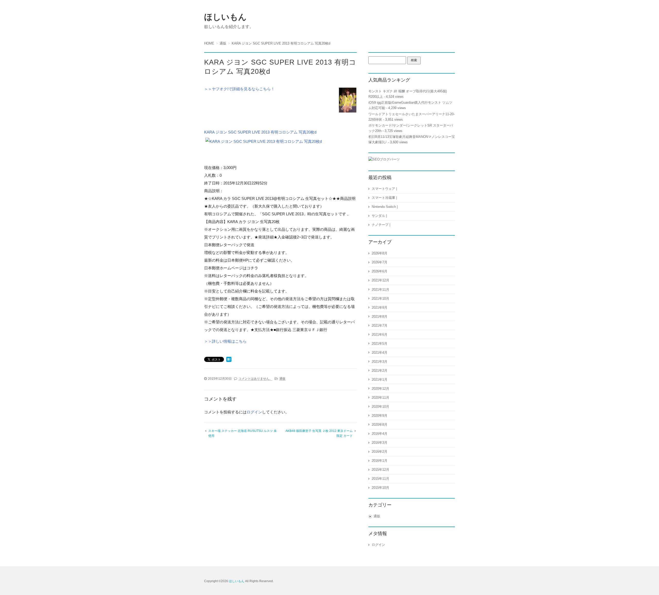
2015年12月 (380, 470)
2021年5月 (379, 343)
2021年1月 (379, 379)
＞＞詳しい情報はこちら (225, 341)
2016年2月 (379, 452)
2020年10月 (380, 406)
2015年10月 (380, 488)
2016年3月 (379, 443)
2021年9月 (379, 307)
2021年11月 (380, 289)
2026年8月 (379, 253)
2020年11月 (380, 397)
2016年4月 (379, 434)
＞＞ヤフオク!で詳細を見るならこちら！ (239, 89)
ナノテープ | (381, 225)
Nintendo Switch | (385, 207)
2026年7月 (379, 262)
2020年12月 (380, 388)
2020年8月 (379, 425)
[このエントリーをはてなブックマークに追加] (228, 360)
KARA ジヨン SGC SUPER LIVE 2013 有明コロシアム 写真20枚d (260, 132)
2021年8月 (379, 316)
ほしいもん (225, 17)
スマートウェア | (384, 189)
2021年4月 (379, 352)
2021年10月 (380, 298)
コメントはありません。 (255, 378)
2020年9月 (379, 416)
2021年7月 (379, 325)
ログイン (254, 412)
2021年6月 (379, 334)
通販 (282, 378)
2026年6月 (379, 271)
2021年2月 (379, 370)
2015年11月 (380, 479)
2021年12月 (380, 280)
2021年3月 (379, 361)
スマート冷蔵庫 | (384, 198)
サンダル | (379, 216)
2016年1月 (379, 461)
